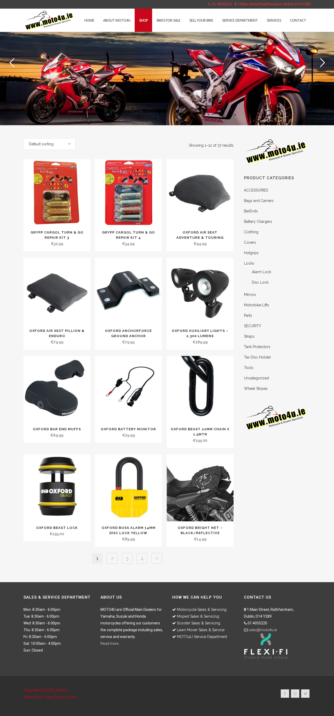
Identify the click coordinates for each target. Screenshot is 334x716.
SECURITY (252, 326)
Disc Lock (260, 282)
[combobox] (49, 144)
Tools (248, 368)
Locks (249, 263)
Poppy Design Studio (60, 697)
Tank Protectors (257, 347)
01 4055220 (221, 4)
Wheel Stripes (256, 388)
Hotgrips (251, 253)
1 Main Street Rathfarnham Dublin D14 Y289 (274, 4)
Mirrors (250, 295)
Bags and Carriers (259, 201)
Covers (250, 242)
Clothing (251, 232)
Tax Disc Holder (257, 357)
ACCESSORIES (256, 190)
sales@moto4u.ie (262, 630)
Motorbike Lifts (256, 305)
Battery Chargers (258, 221)
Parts (248, 315)
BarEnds (251, 211)
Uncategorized (256, 378)
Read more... (110, 643)
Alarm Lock (261, 272)
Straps (249, 336)
